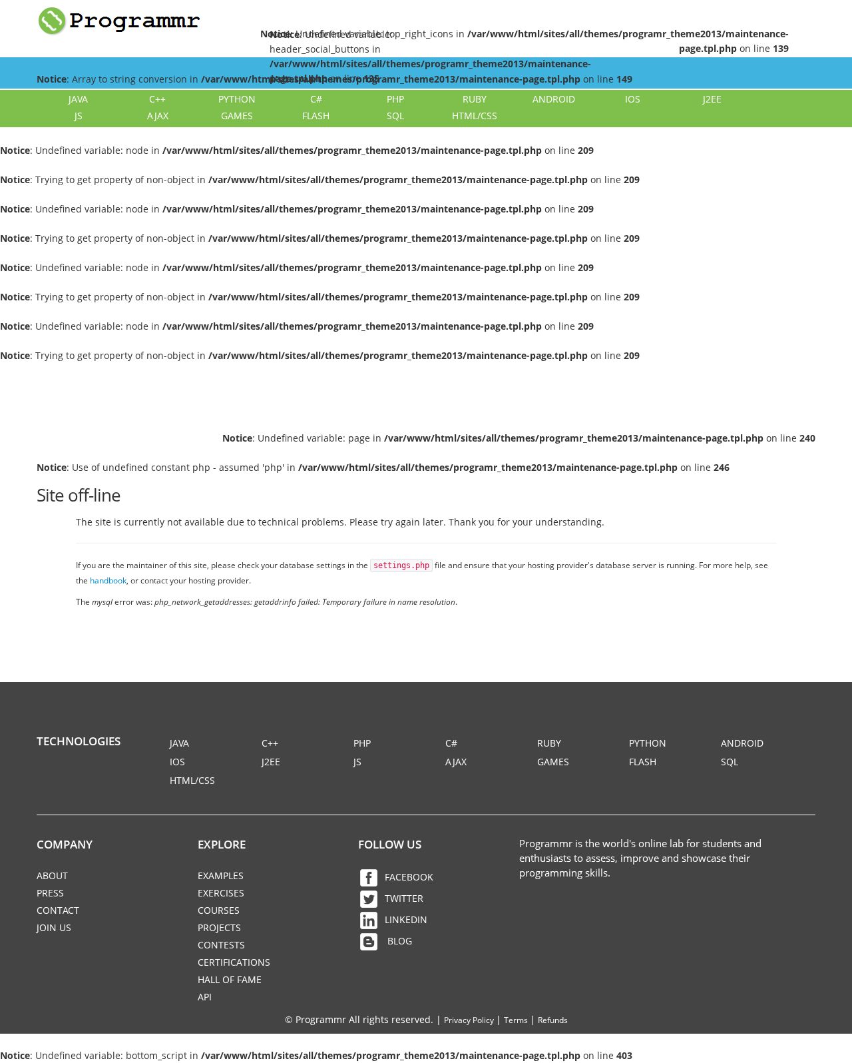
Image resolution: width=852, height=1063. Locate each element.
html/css (474, 115)
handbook (108, 580)
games (237, 115)
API (205, 996)
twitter (404, 898)
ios (632, 99)
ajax (157, 115)
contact (58, 910)
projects (219, 927)
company (65, 844)
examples (221, 875)
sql (395, 115)
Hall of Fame (230, 979)
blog (398, 940)
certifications (234, 962)
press (50, 892)
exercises (221, 892)
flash (315, 115)
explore (222, 844)
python (237, 99)
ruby (475, 99)
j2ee (712, 99)
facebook (409, 877)
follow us (389, 844)
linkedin (406, 919)
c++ (157, 99)
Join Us (54, 927)
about (52, 875)
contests (221, 944)
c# (316, 99)
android (553, 99)
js (79, 115)
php (395, 99)
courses (219, 910)
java (78, 99)
